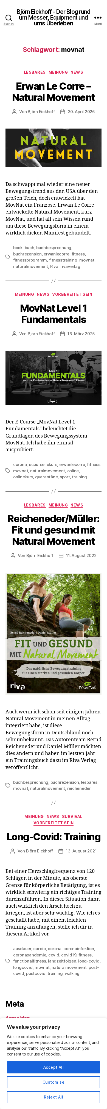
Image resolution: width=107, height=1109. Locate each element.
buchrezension (27, 254)
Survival (72, 816)
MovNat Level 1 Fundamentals (53, 314)
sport (65, 476)
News (77, 72)
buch (29, 247)
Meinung (58, 72)
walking (72, 973)
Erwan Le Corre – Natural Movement (53, 91)
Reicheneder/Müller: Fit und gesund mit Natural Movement (53, 530)
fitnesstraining (63, 260)
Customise (53, 1082)
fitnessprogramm (30, 260)
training (79, 476)
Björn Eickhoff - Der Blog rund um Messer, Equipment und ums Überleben (54, 17)
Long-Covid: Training (53, 837)
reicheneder (79, 788)
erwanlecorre (56, 254)
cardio (39, 948)
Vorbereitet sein (72, 294)
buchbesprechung (53, 247)
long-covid (88, 961)
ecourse (36, 464)
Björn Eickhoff (41, 111)
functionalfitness (29, 961)
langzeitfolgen (62, 961)
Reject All (53, 1097)
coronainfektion (78, 948)
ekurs (52, 464)
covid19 (68, 955)
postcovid (36, 973)
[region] (53, 1063)
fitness (78, 254)
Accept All (53, 1067)
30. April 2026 (81, 111)
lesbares (89, 782)
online (73, 470)
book (17, 247)
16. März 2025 (81, 333)
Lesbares (35, 72)
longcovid (23, 967)
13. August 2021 (81, 851)
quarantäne (46, 476)
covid (53, 955)
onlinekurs (23, 476)
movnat (86, 260)
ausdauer (22, 948)
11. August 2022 (81, 555)
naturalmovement (30, 266)
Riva (54, 266)
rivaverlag (70, 266)
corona (20, 464)
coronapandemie (29, 955)
